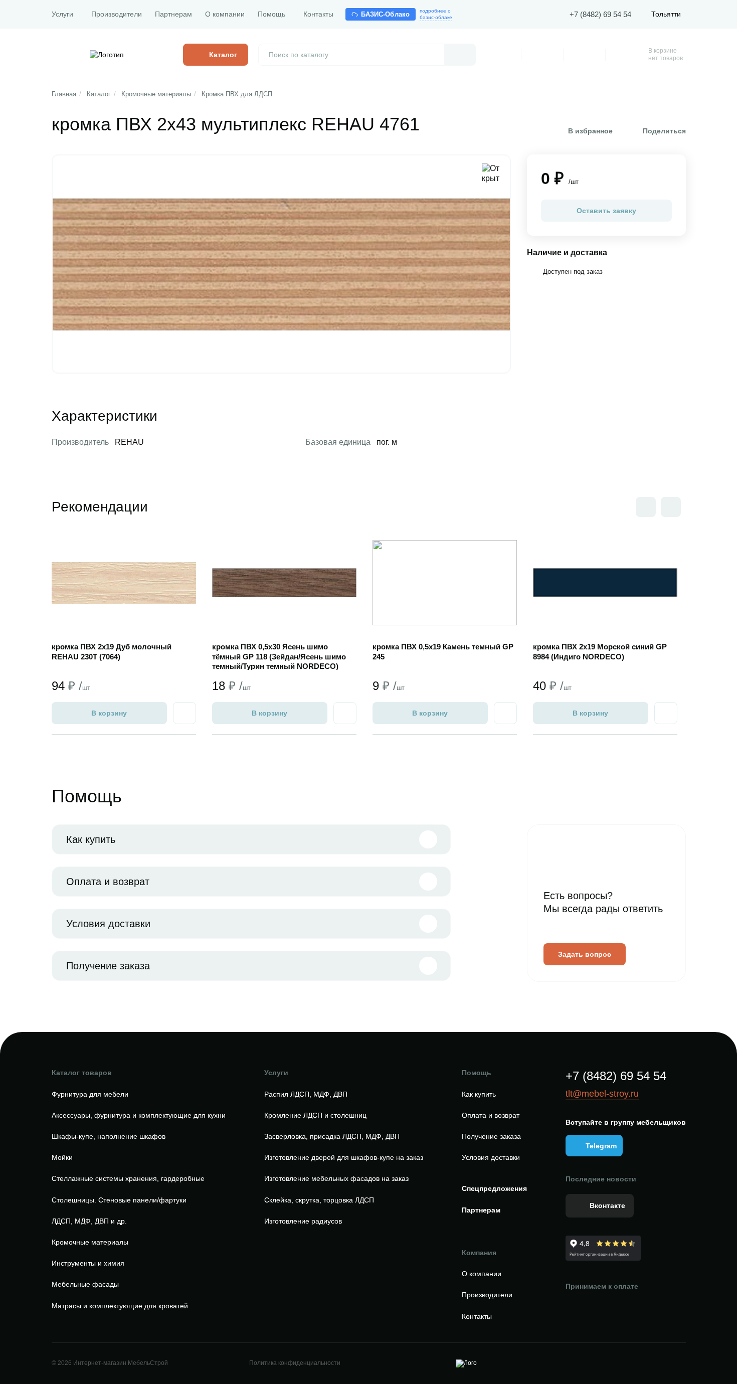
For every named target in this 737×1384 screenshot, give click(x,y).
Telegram (601, 1146)
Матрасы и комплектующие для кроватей (120, 1306)
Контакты (318, 14)
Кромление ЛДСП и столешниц (315, 1115)
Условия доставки (108, 923)
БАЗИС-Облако (385, 14)
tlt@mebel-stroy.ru (602, 1094)
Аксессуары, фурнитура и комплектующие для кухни (139, 1115)
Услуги (62, 14)
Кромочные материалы (156, 94)
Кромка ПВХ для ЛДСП (237, 94)
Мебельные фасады (85, 1284)
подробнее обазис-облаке (436, 14)
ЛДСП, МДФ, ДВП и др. (89, 1221)
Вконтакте (607, 1205)
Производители (116, 14)
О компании (225, 14)
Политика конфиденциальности (294, 1362)
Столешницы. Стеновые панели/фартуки (119, 1200)
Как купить (90, 839)
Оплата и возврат (107, 881)
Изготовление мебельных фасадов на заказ (336, 1178)
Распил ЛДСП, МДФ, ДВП (305, 1094)
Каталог (99, 94)
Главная (64, 94)
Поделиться (664, 131)
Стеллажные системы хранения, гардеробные (128, 1178)
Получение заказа (108, 965)
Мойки (62, 1157)
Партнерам (173, 14)
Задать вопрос (584, 954)
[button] (671, 507)
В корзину (109, 713)
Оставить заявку (606, 211)
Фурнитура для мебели (90, 1094)
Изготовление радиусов (303, 1221)
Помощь (271, 14)
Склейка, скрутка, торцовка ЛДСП (319, 1200)
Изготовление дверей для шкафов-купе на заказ (343, 1157)
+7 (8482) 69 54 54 (600, 14)
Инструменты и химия (88, 1263)
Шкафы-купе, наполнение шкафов (108, 1136)
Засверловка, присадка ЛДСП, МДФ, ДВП (332, 1136)
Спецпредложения (494, 1188)
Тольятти (666, 14)
